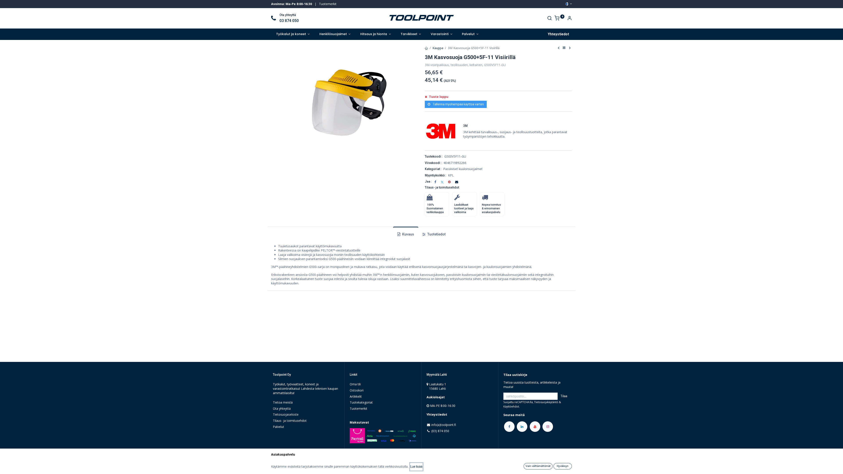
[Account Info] (569, 18)
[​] (509, 426)
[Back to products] (564, 48)
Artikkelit (356, 396)
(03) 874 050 (440, 431)
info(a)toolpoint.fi (443, 425)
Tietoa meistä (283, 402)
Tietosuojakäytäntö (546, 402)
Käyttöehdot (511, 406)
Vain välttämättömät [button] (538, 466)
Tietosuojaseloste (286, 414)
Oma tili (355, 384)
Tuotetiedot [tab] (436, 234)
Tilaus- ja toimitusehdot (442, 187)
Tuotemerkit (328, 4)
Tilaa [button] (563, 396)
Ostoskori (357, 390)
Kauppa (437, 48)
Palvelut (278, 427)
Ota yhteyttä (282, 408)
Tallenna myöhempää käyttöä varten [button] (458, 104)
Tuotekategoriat (361, 402)
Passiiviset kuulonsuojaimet (463, 169)
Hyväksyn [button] (562, 466)
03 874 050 (289, 20)
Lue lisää (416, 466)
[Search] (549, 18)
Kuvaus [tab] (407, 234)
